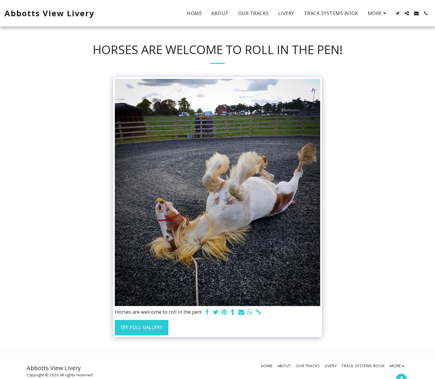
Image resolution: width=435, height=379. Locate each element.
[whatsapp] (250, 312)
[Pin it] (224, 312)
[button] (397, 13)
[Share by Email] (241, 312)
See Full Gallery (141, 327)
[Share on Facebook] (207, 312)
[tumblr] (233, 312)
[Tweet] (215, 312)
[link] (258, 312)
